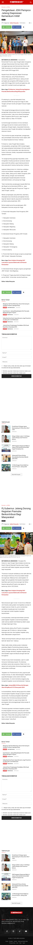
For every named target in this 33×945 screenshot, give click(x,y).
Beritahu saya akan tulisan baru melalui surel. (14, 373)
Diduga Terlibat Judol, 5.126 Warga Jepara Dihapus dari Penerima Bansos (20, 437)
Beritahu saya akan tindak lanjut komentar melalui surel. (17, 371)
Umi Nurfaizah (11, 307)
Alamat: (4, 919)
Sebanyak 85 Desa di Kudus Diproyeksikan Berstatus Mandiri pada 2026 (20, 457)
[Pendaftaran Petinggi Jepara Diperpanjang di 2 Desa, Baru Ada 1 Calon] (6, 429)
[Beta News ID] (16, 913)
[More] (23, 27)
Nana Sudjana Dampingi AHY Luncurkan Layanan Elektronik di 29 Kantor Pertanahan (14, 262)
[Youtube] (26, 931)
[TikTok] (19, 931)
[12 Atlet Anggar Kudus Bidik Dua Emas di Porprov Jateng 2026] (6, 467)
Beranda (4, 7)
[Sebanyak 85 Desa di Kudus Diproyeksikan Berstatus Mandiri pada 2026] (6, 458)
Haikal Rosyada (14, 23)
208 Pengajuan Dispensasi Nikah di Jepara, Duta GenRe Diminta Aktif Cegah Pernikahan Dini (20, 447)
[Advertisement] (16, 397)
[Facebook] (7, 931)
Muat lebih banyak (16, 474)
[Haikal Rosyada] (3, 23)
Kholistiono (10, 314)
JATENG (8, 7)
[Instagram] (13, 931)
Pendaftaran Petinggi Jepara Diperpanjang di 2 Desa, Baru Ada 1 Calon (21, 428)
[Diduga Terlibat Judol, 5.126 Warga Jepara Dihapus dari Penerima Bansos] (6, 438)
